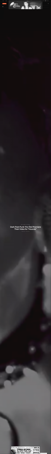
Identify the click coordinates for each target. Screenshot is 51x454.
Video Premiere (28, 224)
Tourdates (24, 224)
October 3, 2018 (23, 231)
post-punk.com (28, 231)
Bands (22, 224)
